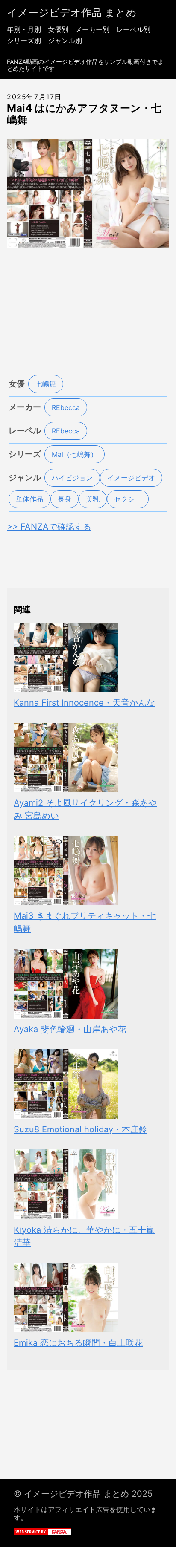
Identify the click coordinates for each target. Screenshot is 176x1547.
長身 (64, 499)
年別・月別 (24, 29)
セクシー (127, 499)
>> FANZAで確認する (49, 527)
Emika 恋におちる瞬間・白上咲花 (78, 1343)
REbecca (66, 407)
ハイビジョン (72, 477)
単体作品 (29, 499)
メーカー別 (92, 29)
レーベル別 (133, 29)
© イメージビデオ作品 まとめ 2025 (83, 1494)
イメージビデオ (131, 477)
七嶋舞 (45, 384)
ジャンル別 (65, 40)
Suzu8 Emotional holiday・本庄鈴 (80, 1129)
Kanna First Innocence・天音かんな (84, 703)
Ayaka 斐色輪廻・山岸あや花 (70, 1029)
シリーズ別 (24, 40)
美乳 (93, 499)
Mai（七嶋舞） (74, 454)
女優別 (58, 29)
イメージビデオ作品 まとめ (72, 13)
